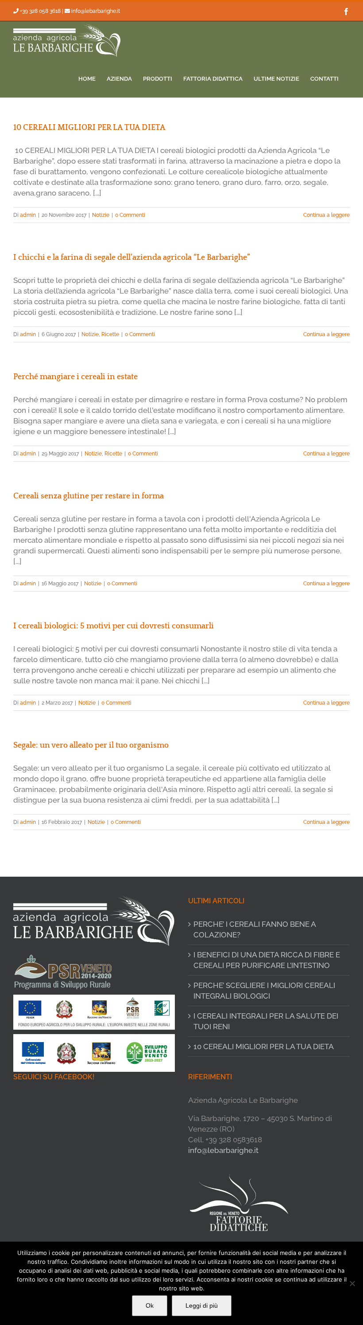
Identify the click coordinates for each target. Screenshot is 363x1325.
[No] (352, 1283)
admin (28, 215)
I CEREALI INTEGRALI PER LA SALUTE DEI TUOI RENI (265, 1021)
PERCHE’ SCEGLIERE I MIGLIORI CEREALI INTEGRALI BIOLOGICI (264, 990)
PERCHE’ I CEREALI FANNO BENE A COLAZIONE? (254, 929)
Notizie (100, 215)
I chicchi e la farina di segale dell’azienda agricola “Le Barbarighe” (131, 257)
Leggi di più (201, 1305)
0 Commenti (130, 215)
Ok (150, 1305)
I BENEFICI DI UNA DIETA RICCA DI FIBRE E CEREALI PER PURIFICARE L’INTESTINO (266, 960)
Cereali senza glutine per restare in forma (88, 496)
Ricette (110, 334)
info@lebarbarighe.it (95, 11)
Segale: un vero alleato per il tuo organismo (91, 745)
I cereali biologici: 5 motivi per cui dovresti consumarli (113, 626)
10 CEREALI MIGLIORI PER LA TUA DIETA (89, 127)
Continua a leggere (326, 215)
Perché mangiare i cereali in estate (75, 376)
